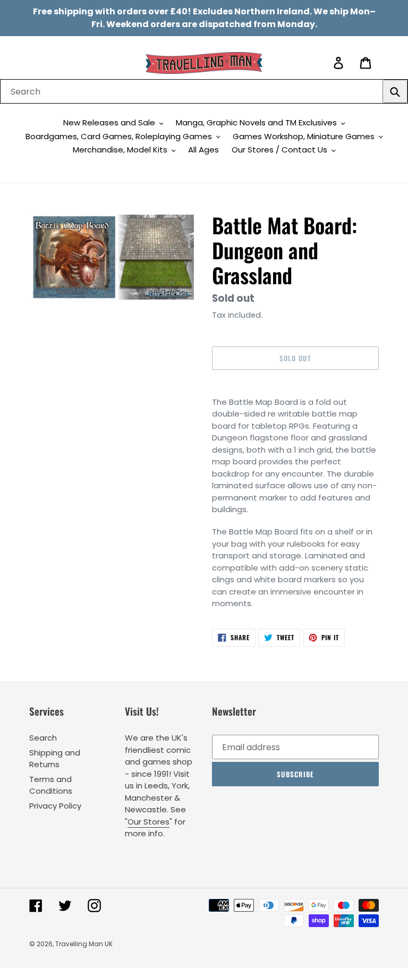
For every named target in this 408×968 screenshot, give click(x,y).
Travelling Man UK (84, 943)
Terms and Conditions (50, 785)
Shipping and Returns (54, 758)
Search (43, 737)
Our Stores (148, 821)
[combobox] (204, 91)
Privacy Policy (55, 805)
